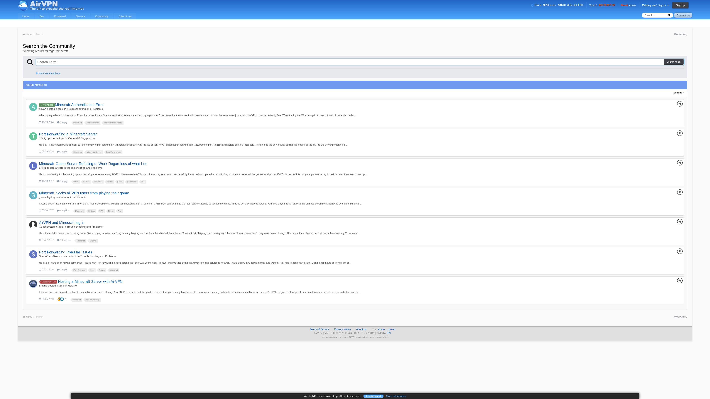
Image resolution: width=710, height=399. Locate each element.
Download (60, 16)
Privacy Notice (342, 329)
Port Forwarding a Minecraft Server (68, 134)
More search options (49, 73)
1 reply (63, 122)
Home (25, 16)
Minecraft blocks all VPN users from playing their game (84, 193)
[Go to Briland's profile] (33, 284)
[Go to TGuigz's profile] (33, 136)
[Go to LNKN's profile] (33, 166)
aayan (42, 108)
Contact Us (683, 15)
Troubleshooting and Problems (85, 108)
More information (396, 396)
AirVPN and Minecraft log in (61, 223)
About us (361, 329)
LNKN (42, 167)
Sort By (678, 93)
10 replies (65, 240)
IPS (389, 333)
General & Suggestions (81, 138)
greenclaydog (47, 197)
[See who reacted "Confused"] (59, 299)
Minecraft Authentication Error (79, 105)
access (628, 5)
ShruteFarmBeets (49, 256)
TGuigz (43, 138)
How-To (72, 285)
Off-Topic (81, 197)
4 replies (64, 210)
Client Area (125, 16)
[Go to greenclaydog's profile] (33, 195)
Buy (42, 16)
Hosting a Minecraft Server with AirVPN (90, 281)
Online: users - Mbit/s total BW (558, 5)
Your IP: (602, 5)
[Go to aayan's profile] (33, 107)
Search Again (674, 62)
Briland (43, 285)
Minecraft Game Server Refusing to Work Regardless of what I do (93, 164)
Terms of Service (319, 329)
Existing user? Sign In (654, 5)
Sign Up (680, 5)
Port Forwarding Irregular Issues (65, 252)
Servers (80, 16)
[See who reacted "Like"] (62, 299)
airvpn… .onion (386, 329)
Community (102, 16)
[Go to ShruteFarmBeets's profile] (33, 254)
